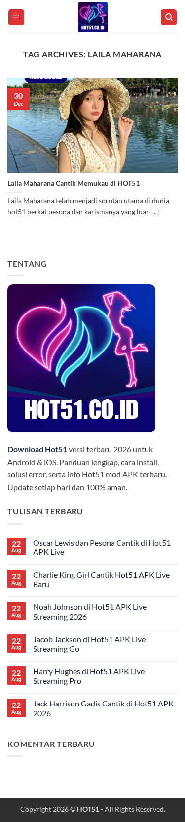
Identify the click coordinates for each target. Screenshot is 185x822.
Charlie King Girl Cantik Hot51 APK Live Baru (101, 579)
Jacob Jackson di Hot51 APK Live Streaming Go (89, 643)
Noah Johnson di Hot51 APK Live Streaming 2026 (90, 611)
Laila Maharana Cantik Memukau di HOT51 (73, 183)
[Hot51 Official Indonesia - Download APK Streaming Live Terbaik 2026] (92, 17)
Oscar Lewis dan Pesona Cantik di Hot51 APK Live (102, 547)
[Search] (169, 17)
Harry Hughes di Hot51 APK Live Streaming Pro (89, 675)
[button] (16, 17)
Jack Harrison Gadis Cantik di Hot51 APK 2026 (103, 708)
